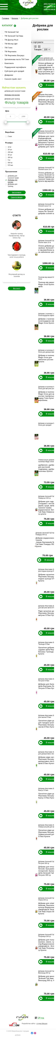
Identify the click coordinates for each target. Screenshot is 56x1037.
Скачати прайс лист (13, 79)
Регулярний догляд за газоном (17, 275)
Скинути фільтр (16, 197)
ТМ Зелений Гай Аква (14, 36)
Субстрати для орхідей (14, 71)
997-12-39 (49, 7)
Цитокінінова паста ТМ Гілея (17, 59)
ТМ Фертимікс (11, 51)
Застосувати (16, 192)
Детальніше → (41, 88)
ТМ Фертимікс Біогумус (14, 55)
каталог (7, 25)
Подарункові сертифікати (15, 67)
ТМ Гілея (8, 48)
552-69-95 (49, 9)
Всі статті (16, 288)
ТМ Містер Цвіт (11, 44)
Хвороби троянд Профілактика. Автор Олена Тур (16, 236)
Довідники (9, 75)
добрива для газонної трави (15, 91)
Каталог (15, 18)
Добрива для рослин (12, 95)
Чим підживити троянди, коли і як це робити (17, 256)
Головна (5, 18)
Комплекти (9, 63)
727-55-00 (49, 4)
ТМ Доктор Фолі (11, 40)
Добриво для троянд (12, 99)
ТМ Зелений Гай (12, 32)
